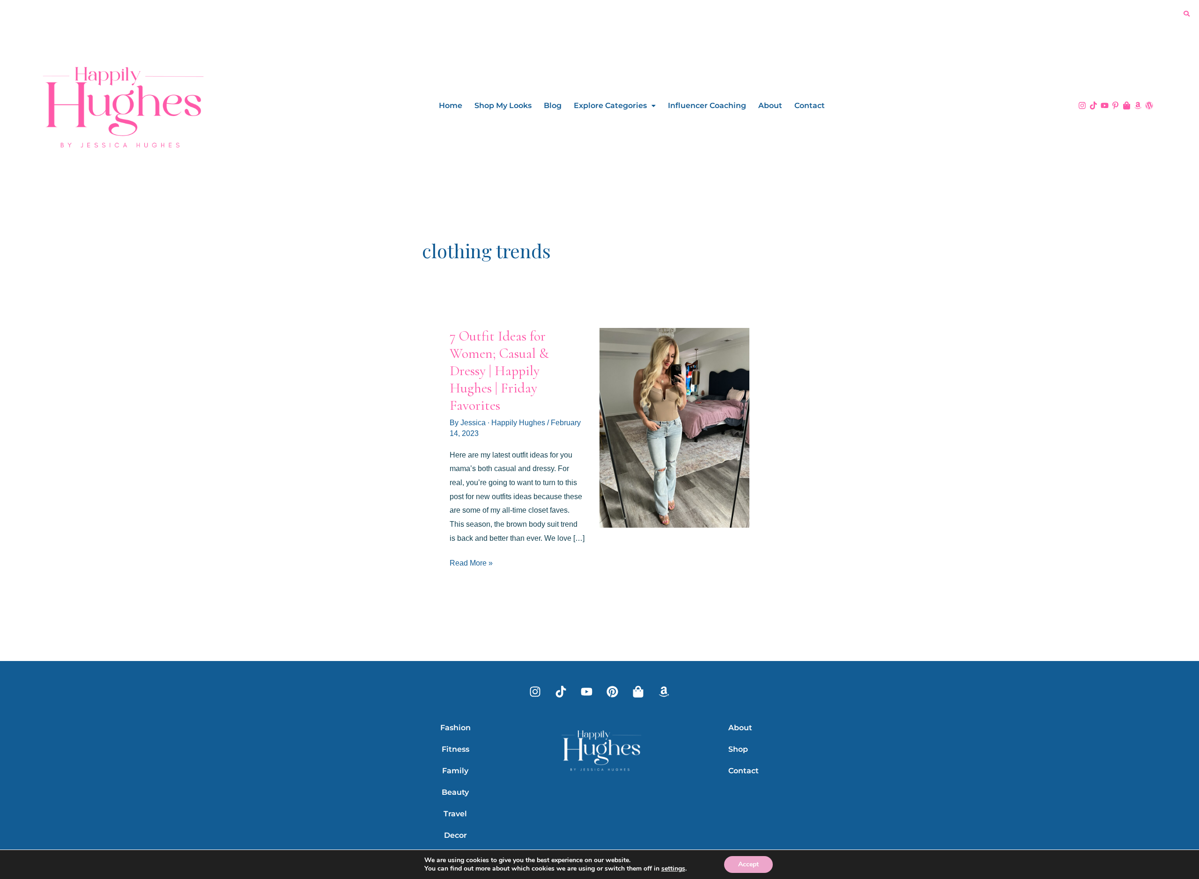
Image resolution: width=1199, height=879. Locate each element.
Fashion (455, 727)
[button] (615, 105)
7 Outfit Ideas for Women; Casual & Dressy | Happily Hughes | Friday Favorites (499, 370)
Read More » (471, 561)
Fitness (455, 749)
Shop (738, 749)
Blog (553, 105)
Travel (455, 813)
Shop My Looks (503, 105)
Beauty (455, 792)
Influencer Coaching (707, 105)
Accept (748, 864)
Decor (455, 835)
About (770, 105)
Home (450, 105)
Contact (809, 105)
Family (455, 770)
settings (673, 868)
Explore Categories (610, 105)
